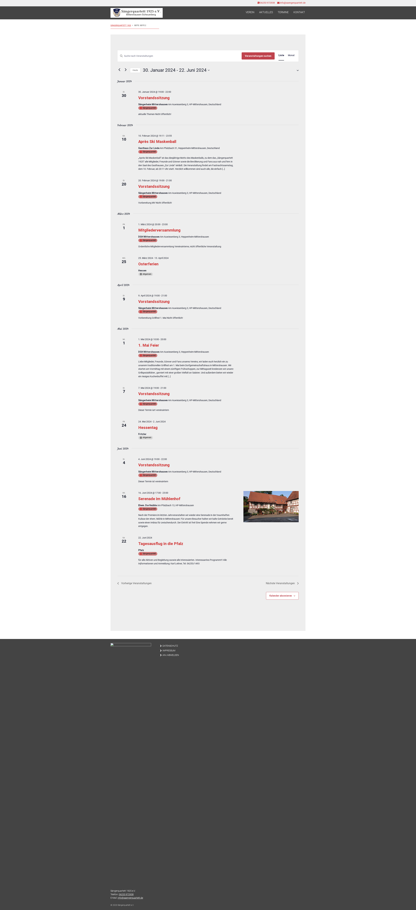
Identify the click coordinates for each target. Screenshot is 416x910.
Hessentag (148, 427)
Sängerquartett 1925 (120, 25)
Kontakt (299, 12)
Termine (283, 12)
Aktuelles (266, 12)
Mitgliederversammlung (159, 230)
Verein (250, 12)
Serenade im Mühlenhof (159, 499)
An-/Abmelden (170, 655)
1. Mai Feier (148, 345)
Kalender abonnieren (280, 595)
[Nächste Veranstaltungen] (126, 70)
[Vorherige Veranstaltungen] (119, 70)
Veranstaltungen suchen (258, 56)
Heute (135, 70)
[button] (296, 70)
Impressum (168, 650)
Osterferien (148, 264)
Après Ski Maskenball (157, 141)
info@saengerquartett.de (293, 2)
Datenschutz (170, 645)
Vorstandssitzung (154, 98)
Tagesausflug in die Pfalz (160, 543)
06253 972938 (267, 2)
